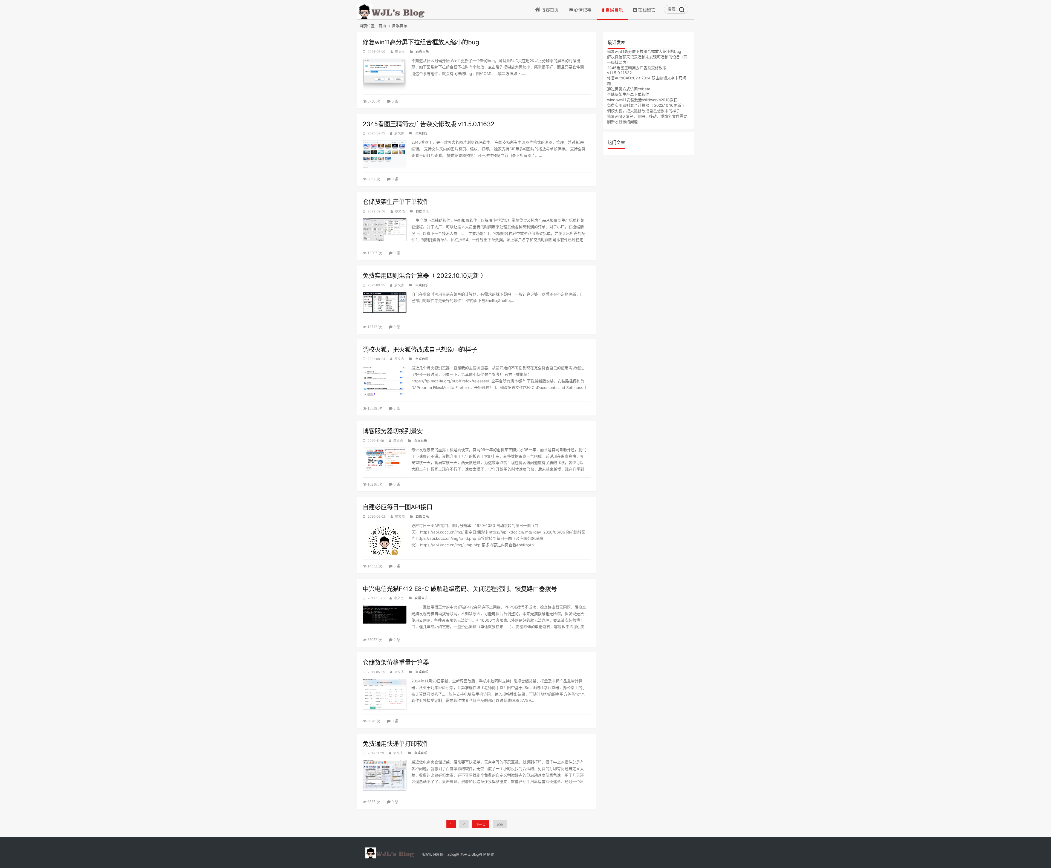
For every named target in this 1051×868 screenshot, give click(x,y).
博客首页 (550, 10)
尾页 (499, 825)
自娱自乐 (614, 10)
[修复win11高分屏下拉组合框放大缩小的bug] (384, 74)
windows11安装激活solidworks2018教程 (642, 99)
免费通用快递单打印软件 (396, 743)
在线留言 (647, 10)
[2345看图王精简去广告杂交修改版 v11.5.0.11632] (384, 154)
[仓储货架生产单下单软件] (384, 229)
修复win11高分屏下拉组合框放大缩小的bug (421, 42)
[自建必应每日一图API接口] (384, 539)
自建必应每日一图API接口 (397, 507)
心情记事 (582, 10)
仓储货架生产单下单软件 (396, 201)
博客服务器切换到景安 (393, 431)
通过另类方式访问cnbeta (628, 88)
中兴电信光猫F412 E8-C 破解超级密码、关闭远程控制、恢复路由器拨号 (460, 588)
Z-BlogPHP (477, 854)
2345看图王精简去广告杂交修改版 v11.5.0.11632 (429, 124)
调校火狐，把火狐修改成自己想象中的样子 (420, 349)
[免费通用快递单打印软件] (384, 775)
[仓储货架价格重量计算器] (384, 694)
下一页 (481, 825)
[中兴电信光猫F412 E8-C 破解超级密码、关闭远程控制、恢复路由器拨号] (384, 614)
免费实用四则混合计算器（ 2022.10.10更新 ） (425, 275)
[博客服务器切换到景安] (384, 460)
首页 (382, 25)
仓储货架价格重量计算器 (396, 662)
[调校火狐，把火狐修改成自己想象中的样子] (384, 381)
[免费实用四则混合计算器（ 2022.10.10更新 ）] (384, 302)
